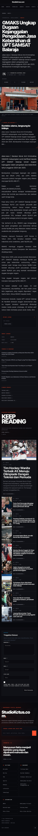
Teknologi (15, 6)
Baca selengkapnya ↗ (9, 493)
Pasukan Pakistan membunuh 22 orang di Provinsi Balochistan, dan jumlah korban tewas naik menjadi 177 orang (24, 521)
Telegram (24, 83)
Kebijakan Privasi (27, 803)
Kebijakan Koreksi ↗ (7, 397)
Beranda (10, 769)
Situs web (6, 674)
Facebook (7, 83)
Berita (8, 6)
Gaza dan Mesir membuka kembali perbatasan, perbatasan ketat (23, 599)
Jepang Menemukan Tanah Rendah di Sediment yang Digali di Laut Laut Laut (24, 614)
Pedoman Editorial (27, 777)
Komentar (7, 642)
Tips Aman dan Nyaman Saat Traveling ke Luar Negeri (17, 365)
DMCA (10, 803)
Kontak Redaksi (27, 773)
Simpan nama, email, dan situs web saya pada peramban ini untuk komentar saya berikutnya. (17, 685)
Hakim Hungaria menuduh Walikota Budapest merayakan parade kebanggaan (23, 568)
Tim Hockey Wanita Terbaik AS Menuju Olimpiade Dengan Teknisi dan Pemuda (17, 472)
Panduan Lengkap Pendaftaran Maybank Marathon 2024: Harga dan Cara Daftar (18, 353)
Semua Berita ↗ (6, 432)
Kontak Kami (10, 807)
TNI (10, 777)
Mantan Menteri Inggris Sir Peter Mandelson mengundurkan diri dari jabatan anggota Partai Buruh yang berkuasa (24, 552)
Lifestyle (10, 788)
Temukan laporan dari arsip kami (12, 728)
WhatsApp (33, 83)
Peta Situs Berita (27, 811)
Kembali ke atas (7, 759)
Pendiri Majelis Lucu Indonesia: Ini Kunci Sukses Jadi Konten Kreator (19, 377)
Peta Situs (10, 811)
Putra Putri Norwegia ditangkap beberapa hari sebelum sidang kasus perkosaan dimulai (23, 504)
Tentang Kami (27, 769)
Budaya (22, 6)
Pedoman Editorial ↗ (7, 395)
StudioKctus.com (18, 2)
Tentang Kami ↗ (6, 390)
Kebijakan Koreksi (27, 780)
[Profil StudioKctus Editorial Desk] (4, 74)
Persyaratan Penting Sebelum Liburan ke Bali (14, 371)
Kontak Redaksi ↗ (6, 392)
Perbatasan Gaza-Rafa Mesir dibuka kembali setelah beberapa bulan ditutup (23, 584)
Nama (5, 658)
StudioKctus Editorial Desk (17, 72)
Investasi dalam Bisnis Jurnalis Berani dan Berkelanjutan (23, 536)
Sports (33, 6)
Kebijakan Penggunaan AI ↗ (9, 400)
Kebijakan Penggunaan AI (27, 784)
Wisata (28, 6)
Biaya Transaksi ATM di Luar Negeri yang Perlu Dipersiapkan (19, 360)
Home (3, 6)
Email (6, 666)
